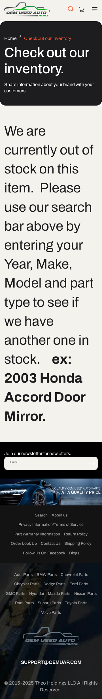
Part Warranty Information (37, 534)
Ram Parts (24, 603)
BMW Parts (47, 575)
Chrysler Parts (26, 584)
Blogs (74, 553)
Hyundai (36, 593)
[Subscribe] (91, 463)
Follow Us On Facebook (44, 553)
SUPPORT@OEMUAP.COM (51, 662)
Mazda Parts (59, 593)
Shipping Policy (77, 543)
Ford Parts (78, 584)
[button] (93, 9)
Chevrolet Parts (74, 575)
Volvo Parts (51, 612)
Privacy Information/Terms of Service (51, 524)
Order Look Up (24, 543)
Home (10, 38)
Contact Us (50, 543)
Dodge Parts (54, 584)
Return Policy (76, 534)
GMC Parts (15, 593)
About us (59, 515)
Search (41, 515)
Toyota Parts (76, 603)
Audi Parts (23, 575)
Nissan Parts (85, 593)
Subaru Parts (49, 603)
